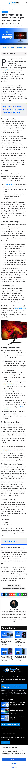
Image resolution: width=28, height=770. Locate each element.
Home (3, 9)
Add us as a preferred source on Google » (15, 47)
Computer (11, 9)
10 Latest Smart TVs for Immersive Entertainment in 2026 (17, 710)
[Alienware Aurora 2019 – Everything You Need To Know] (21, 651)
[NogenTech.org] (14, 3)
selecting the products (8, 451)
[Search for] (26, 3)
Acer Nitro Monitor (14, 585)
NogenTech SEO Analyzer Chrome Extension (13, 686)
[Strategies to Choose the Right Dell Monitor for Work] (7, 634)
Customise (14, 763)
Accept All (14, 759)
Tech (7, 9)
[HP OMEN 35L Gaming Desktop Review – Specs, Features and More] (21, 634)
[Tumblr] (8, 594)
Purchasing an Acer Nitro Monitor (14, 588)
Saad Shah (5, 23)
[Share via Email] (24, 594)
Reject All (14, 767)
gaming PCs (5, 70)
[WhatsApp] (16, 594)
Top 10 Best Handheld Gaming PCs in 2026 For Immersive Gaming (7, 657)
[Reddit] (12, 594)
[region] (14, 757)
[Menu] (2, 3)
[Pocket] (14, 594)
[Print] (26, 594)
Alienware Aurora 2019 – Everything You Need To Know (20, 657)
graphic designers (21, 308)
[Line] (22, 594)
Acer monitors (8, 384)
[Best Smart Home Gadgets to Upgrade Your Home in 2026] (5, 704)
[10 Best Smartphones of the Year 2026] (5, 718)
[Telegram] (18, 594)
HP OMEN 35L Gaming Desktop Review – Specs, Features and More (20, 642)
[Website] (13, 621)
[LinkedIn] (6, 594)
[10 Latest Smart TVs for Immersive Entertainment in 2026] (5, 711)
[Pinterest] (10, 594)
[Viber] (20, 594)
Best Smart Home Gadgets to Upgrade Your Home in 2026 (18, 703)
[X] (4, 594)
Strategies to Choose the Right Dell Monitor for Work (7, 641)
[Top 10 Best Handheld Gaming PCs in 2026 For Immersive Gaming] (7, 651)
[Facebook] (2, 594)
